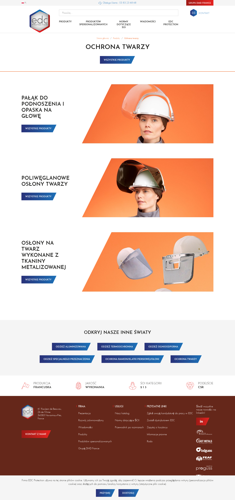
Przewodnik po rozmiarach (129, 427)
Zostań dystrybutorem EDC (161, 420)
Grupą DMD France (88, 448)
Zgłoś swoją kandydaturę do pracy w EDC (170, 413)
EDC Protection (170, 23)
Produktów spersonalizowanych (93, 23)
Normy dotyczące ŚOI (127, 420)
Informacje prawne (157, 434)
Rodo (150, 441)
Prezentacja (84, 413)
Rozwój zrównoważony (91, 420)
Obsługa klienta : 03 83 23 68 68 (119, 2)
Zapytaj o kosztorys (157, 427)
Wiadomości (148, 22)
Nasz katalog (122, 413)
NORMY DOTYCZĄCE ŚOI (124, 25)
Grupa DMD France (200, 3)
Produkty (65, 22)
